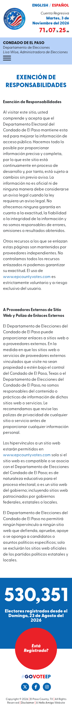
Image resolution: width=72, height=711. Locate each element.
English (40, 6)
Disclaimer (27, 702)
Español (60, 6)
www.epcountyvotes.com (27, 277)
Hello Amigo (46, 702)
